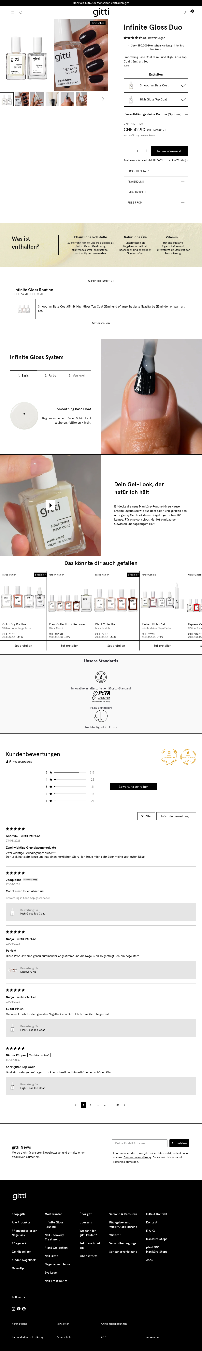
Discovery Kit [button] (28, 971)
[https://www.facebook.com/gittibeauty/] (19, 1309)
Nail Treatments (56, 1281)
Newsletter (62, 1323)
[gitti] (101, 12)
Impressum (152, 1337)
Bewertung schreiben (134, 787)
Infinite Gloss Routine (54, 1225)
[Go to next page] (126, 1105)
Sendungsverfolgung (123, 1251)
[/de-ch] (20, 1197)
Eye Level (51, 1272)
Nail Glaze (51, 1256)
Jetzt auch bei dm (89, 1246)
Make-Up (18, 1268)
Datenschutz (63, 1337)
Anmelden (179, 1143)
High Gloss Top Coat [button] (32, 913)
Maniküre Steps (156, 1239)
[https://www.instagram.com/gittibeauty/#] (13, 1309)
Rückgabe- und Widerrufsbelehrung (123, 1225)
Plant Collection (56, 1248)
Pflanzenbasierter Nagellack (24, 1233)
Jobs (149, 1260)
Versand (142, 160)
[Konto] (185, 12)
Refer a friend (19, 1323)
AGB (103, 1337)
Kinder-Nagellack (24, 1260)
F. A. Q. (150, 1231)
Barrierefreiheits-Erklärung (27, 1337)
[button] (133, 38)
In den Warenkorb (169, 151)
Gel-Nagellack (21, 1251)
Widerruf (115, 1235)
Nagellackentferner (58, 1264)
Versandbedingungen (123, 1243)
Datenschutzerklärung (137, 1157)
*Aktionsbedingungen (114, 1323)
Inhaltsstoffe (88, 1256)
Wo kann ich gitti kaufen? (88, 1233)
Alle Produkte (21, 1222)
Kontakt (151, 1222)
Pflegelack (19, 1243)
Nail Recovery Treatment (54, 1237)
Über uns (85, 1222)
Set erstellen (101, 323)
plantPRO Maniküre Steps (156, 1249)
